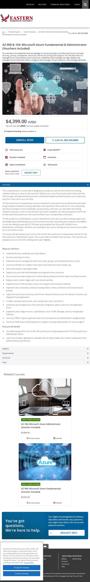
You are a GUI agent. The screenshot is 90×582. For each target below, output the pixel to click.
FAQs (4, 362)
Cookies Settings (22, 574)
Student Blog (76, 559)
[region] (21, 561)
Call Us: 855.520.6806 (78, 33)
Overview (6, 184)
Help (63, 566)
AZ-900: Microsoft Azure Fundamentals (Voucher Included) (41, 490)
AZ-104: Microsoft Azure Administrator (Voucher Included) (40, 426)
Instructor (6, 358)
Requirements (8, 353)
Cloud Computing (29, 32)
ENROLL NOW (24, 140)
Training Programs (14, 32)
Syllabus (5, 348)
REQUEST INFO (31, 172)
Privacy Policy (77, 576)
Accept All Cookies (21, 568)
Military (64, 559)
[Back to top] (45, 555)
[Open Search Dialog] (85, 4)
